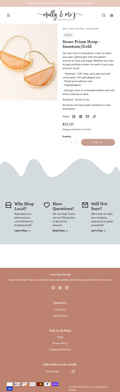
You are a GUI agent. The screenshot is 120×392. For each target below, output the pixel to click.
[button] (103, 15)
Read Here (59, 230)
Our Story (60, 309)
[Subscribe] (73, 371)
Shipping (66, 129)
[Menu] (8, 15)
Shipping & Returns (60, 349)
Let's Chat (97, 230)
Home (65, 29)
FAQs (60, 337)
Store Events (60, 315)
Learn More (21, 230)
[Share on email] (87, 116)
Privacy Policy (60, 343)
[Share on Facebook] (73, 116)
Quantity (66, 136)
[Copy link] (94, 116)
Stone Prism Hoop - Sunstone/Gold (83, 29)
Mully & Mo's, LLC (86, 386)
